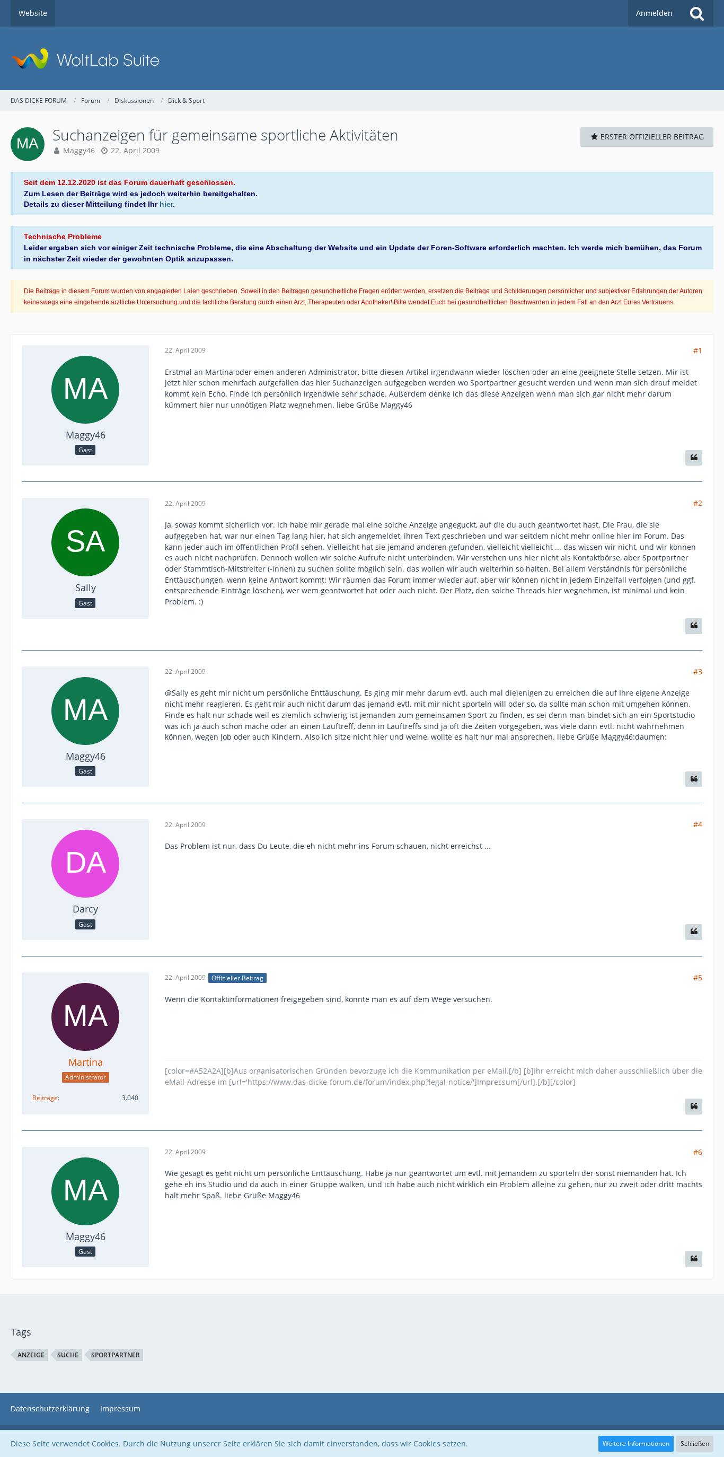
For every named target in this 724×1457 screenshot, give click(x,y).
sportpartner (115, 1354)
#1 (697, 350)
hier (166, 204)
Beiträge (45, 1097)
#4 (697, 824)
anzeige (31, 1354)
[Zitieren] (693, 458)
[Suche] (697, 13)
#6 (697, 1152)
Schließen (695, 1443)
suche (67, 1354)
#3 (697, 671)
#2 (697, 503)
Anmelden (654, 13)
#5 (697, 977)
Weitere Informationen (636, 1443)
